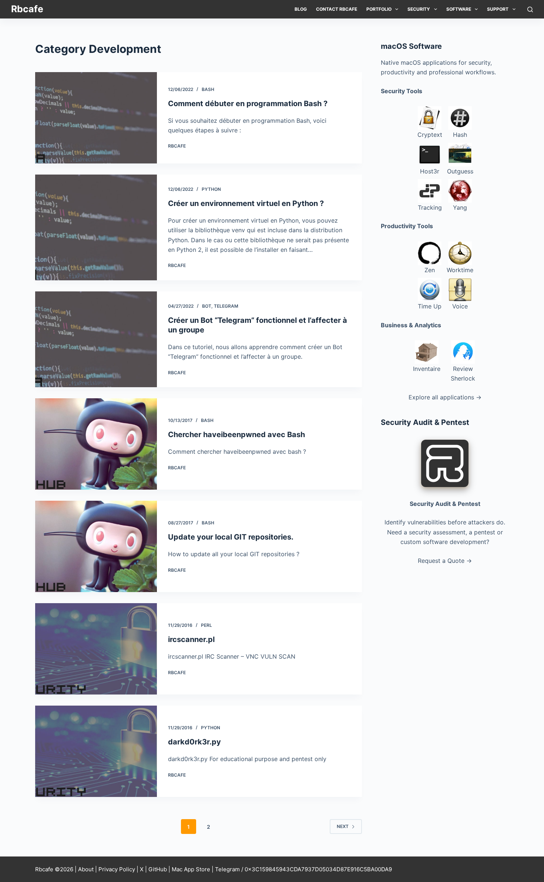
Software (458, 9)
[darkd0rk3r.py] (96, 751)
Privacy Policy (116, 869)
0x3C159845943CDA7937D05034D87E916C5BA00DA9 (318, 869)
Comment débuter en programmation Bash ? (248, 103)
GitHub (157, 869)
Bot (206, 306)
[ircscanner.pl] (96, 649)
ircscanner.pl (191, 639)
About (86, 869)
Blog (301, 9)
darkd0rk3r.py (194, 741)
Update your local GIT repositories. (230, 537)
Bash (208, 89)
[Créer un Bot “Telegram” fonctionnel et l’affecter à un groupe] (96, 339)
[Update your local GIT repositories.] (96, 546)
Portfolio (379, 9)
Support (497, 9)
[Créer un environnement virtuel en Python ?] (96, 227)
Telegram (226, 306)
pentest (484, 532)
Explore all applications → (445, 397)
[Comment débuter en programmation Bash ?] (96, 117)
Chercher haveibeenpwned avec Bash (236, 434)
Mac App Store (191, 869)
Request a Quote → (445, 560)
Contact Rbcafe (336, 9)
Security (418, 9)
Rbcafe (27, 8)
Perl (206, 625)
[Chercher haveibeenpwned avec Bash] (96, 444)
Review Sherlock (463, 373)
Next (343, 826)
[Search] (530, 9)
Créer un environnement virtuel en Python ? (246, 203)
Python (211, 189)
